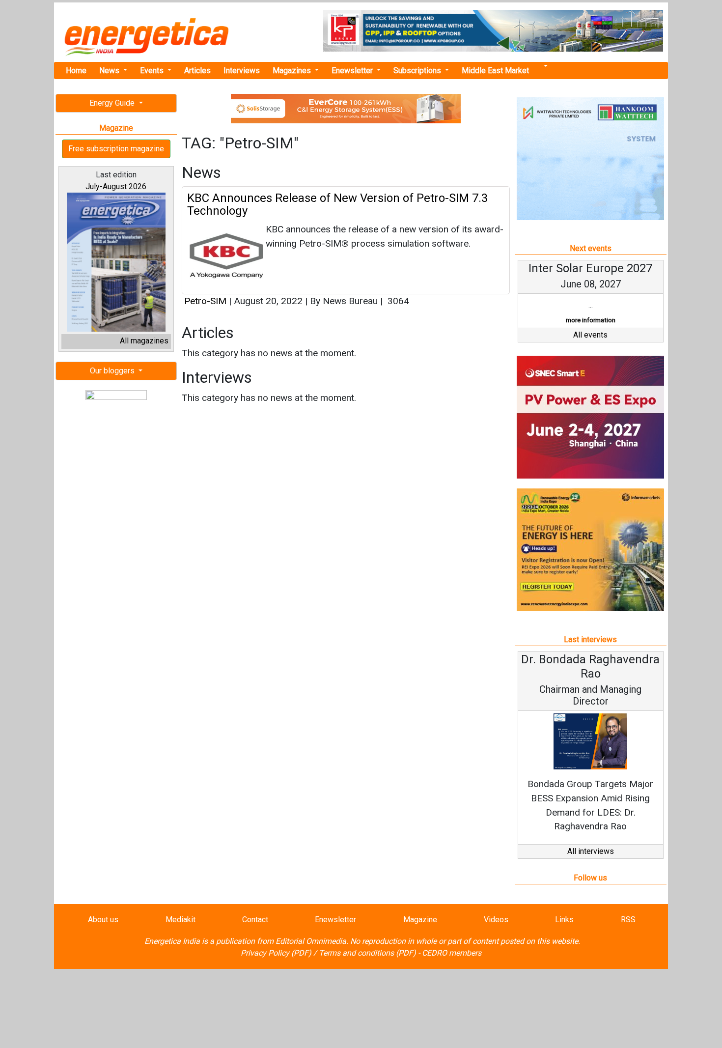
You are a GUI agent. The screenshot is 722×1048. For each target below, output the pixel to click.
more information (590, 320)
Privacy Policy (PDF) (276, 953)
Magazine (420, 919)
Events (153, 70)
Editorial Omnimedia (311, 941)
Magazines (293, 70)
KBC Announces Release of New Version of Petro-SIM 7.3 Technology (337, 204)
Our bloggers (113, 370)
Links (564, 919)
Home (76, 70)
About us (103, 919)
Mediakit (180, 919)
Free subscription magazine (116, 148)
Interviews (241, 70)
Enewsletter (353, 70)
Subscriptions (418, 70)
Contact (255, 919)
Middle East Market (495, 70)
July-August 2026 (115, 186)
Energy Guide (113, 103)
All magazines (144, 340)
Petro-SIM (205, 301)
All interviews (590, 851)
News (110, 70)
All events (590, 335)
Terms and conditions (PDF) (367, 953)
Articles (197, 70)
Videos (496, 919)
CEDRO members (451, 953)
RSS (628, 919)
